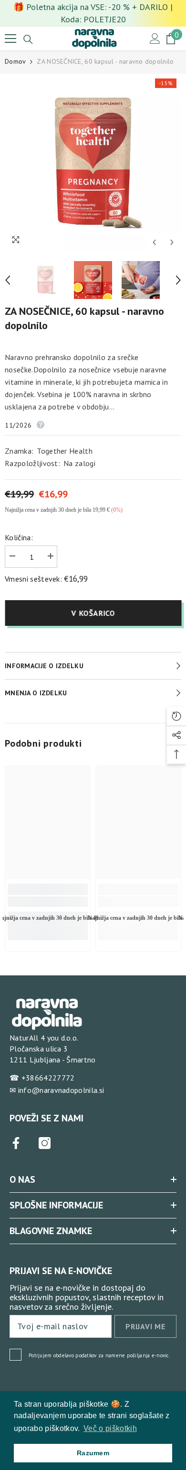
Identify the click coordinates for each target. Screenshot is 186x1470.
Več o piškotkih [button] (110, 1428)
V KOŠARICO (93, 613)
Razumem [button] (93, 1453)
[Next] (172, 242)
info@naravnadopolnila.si (61, 1090)
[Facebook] (16, 1143)
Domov (15, 61)
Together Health (65, 451)
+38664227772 (48, 1077)
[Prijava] (155, 38)
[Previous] (154, 242)
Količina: (19, 537)
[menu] (10, 38)
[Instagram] (44, 1143)
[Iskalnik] (28, 39)
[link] (48, 901)
